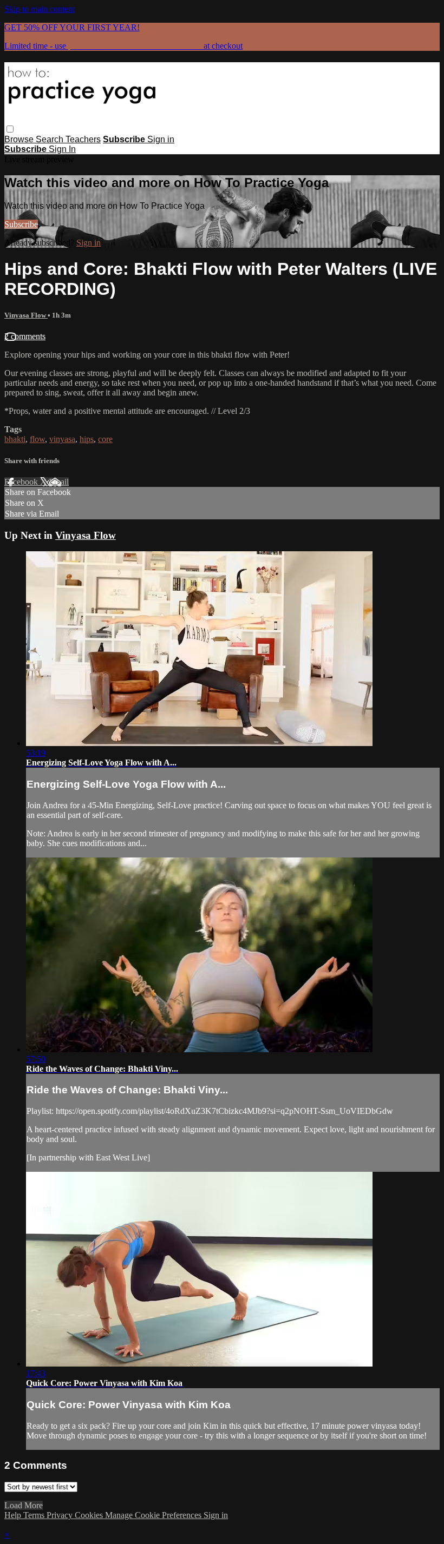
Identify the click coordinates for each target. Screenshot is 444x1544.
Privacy (61, 1515)
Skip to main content (39, 9)
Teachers (83, 139)
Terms (35, 1515)
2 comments (24, 336)
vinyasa (62, 439)
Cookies (90, 1515)
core (105, 439)
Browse (20, 139)
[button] (10, 129)
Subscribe (21, 224)
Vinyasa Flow (26, 315)
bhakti (14, 439)
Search (51, 139)
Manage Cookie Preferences (154, 1515)
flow (37, 439)
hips (87, 439)
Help (13, 1515)
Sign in (160, 139)
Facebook (22, 481)
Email (59, 481)
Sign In (62, 149)
